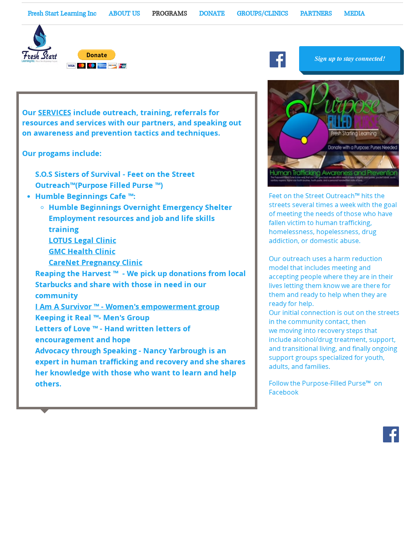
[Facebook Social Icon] (391, 434)
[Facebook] (278, 59)
